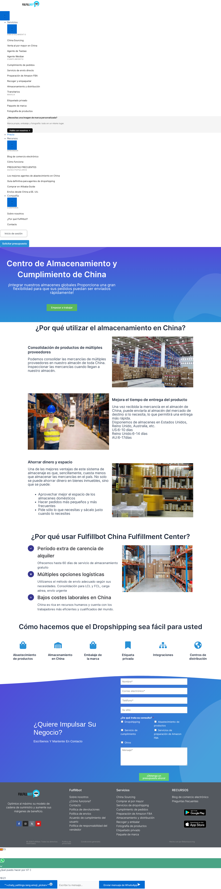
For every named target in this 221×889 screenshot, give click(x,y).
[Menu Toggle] (5, 15)
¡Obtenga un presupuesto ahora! (154, 777)
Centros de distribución (198, 656)
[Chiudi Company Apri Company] (12, 202)
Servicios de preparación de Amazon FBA (167, 734)
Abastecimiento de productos (24, 656)
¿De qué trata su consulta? (137, 717)
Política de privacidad (66, 842)
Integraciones (163, 655)
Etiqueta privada (128, 656)
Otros (128, 742)
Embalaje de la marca (93, 656)
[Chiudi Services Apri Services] (12, 29)
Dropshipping (132, 721)
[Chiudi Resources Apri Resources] (12, 145)
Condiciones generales (90, 841)
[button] (110, 849)
